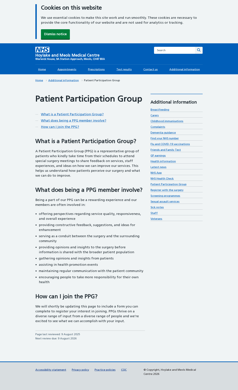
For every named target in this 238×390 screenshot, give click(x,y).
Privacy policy (80, 369)
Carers (155, 115)
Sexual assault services (165, 201)
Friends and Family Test (166, 149)
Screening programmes (165, 195)
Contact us (150, 69)
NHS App (156, 172)
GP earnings (158, 155)
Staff (154, 213)
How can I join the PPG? (60, 127)
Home (42, 69)
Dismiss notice (55, 34)
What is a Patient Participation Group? (72, 114)
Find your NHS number (165, 138)
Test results (124, 69)
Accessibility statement (50, 369)
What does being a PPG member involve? (73, 121)
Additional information (184, 69)
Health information (163, 161)
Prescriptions (96, 69)
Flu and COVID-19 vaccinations (170, 144)
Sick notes (157, 207)
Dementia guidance (163, 132)
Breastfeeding (160, 109)
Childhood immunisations (167, 121)
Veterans (156, 218)
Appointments (66, 69)
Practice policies (105, 369)
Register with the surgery (167, 190)
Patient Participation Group (168, 184)
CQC (124, 369)
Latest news (158, 167)
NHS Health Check (162, 178)
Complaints (158, 126)
